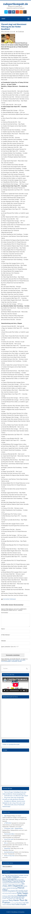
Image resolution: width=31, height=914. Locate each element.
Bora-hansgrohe (9, 879)
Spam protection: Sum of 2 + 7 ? (9, 646)
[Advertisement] (15, 768)
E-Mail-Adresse (5, 634)
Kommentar (5, 612)
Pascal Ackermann (12, 893)
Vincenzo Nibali (10, 904)
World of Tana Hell (9, 855)
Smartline (22, 912)
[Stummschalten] (24, 690)
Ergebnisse (21, 31)
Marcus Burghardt (11, 890)
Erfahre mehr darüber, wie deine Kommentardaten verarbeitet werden (13, 660)
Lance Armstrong (11, 888)
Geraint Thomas (18, 884)
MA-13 (6, 843)
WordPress (14, 912)
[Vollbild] (26, 690)
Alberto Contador (19, 875)
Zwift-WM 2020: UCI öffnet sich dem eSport (16, 795)
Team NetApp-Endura (11, 898)
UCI (27, 903)
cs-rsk (13, 31)
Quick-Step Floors (12, 895)
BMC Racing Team (23, 877)
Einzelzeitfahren (5, 882)
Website (3, 640)
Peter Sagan (22, 893)
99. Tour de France (8, 875)
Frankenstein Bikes (9, 834)
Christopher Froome (10, 881)
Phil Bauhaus (5, 895)
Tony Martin (13, 900)
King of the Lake (8, 839)
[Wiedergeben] (4, 690)
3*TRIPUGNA (7, 823)
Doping (22, 881)
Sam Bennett (17, 897)
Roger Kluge (10, 897)
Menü (3, 18)
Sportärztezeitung (9, 852)
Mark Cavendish (19, 890)
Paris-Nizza (24, 891)
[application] (15, 684)
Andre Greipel (12, 877)
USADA (4, 904)
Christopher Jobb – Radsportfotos (13, 828)
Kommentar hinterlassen (9, 599)
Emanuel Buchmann (14, 882)
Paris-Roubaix (5, 893)
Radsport (22, 895)
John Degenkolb (15, 886)
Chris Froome (20, 879)
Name (3, 628)
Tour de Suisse (13, 902)
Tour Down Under (20, 902)
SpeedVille (7, 848)
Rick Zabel (4, 897)
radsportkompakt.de (15, 3)
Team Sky (18, 898)
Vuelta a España (20, 904)
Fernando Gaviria (11, 884)
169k (5, 816)
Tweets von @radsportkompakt (10, 744)
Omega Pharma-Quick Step (14, 891)
